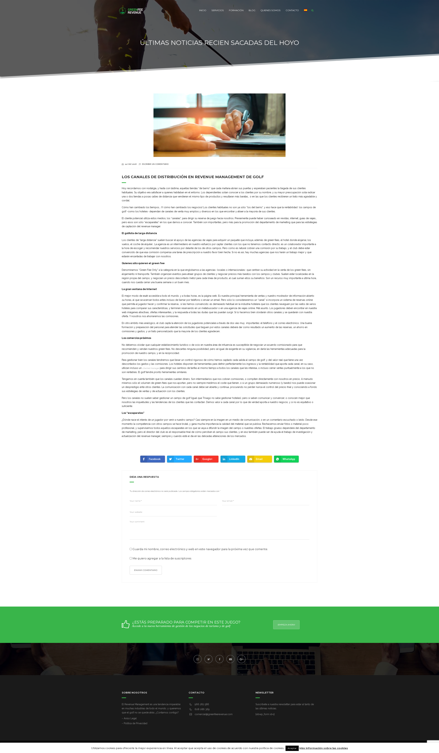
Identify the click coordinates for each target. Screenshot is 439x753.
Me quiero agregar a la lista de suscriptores (161, 558)
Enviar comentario (145, 570)
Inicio (202, 10)
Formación (236, 10)
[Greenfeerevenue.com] (131, 10)
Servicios (217, 10)
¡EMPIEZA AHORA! (286, 625)
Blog (252, 10)
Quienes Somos (270, 10)
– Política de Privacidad (134, 723)
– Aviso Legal (129, 718)
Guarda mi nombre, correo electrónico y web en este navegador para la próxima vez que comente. (200, 549)
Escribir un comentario (155, 164)
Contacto (292, 10)
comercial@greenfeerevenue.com (214, 714)
